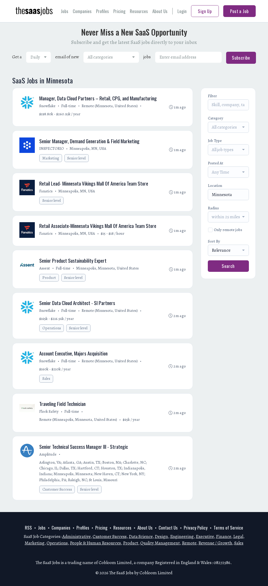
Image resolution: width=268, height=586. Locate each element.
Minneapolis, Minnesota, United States (107, 268)
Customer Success (57, 489)
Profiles (102, 11)
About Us (160, 11)
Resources (139, 11)
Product (49, 277)
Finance (223, 536)
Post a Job (239, 11)
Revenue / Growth (215, 543)
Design (161, 536)
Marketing (50, 158)
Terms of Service (228, 527)
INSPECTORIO (51, 148)
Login (182, 11)
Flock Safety (49, 411)
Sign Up (205, 11)
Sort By (214, 241)
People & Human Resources (95, 543)
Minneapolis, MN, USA (88, 148)
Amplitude (48, 454)
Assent (44, 268)
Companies (82, 11)
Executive (205, 536)
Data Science (141, 536)
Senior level (76, 158)
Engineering (182, 536)
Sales (46, 378)
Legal (238, 536)
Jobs (64, 11)
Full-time (68, 105)
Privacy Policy (196, 527)
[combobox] (38, 57)
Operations (51, 328)
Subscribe (241, 57)
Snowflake (47, 105)
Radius (213, 208)
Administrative (76, 536)
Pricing (119, 11)
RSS (28, 527)
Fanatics (46, 191)
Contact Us (168, 527)
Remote (189, 543)
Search (228, 266)
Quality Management (160, 543)
